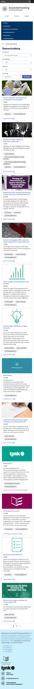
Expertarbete (8, 574)
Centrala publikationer (19, 114)
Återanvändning (8, 38)
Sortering (5, 73)
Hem (3, 44)
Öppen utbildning (9, 154)
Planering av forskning (10, 29)
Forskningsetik (8, 529)
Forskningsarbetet (9, 32)
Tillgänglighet (8, 650)
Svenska (16, 16)
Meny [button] (3, 1)
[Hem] (15, 8)
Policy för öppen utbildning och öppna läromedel (13, 158)
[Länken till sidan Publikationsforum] (10, 678)
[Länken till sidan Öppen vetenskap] (7, 673)
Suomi (7, 16)
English (27, 16)
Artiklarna (6, 26)
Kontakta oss (8, 646)
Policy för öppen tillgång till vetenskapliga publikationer (14, 163)
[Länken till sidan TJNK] (8, 668)
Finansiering (8, 212)
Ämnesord (5, 52)
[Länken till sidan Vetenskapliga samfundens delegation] (11, 683)
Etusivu (5, 23)
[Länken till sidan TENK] (6, 660)
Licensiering (8, 651)
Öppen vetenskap (20, 254)
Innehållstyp (6, 59)
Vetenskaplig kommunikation (12, 483)
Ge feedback (8, 648)
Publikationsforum (13, 637)
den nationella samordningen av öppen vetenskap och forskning (16, 635)
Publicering (6, 35)
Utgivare (5, 66)
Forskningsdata (9, 254)
